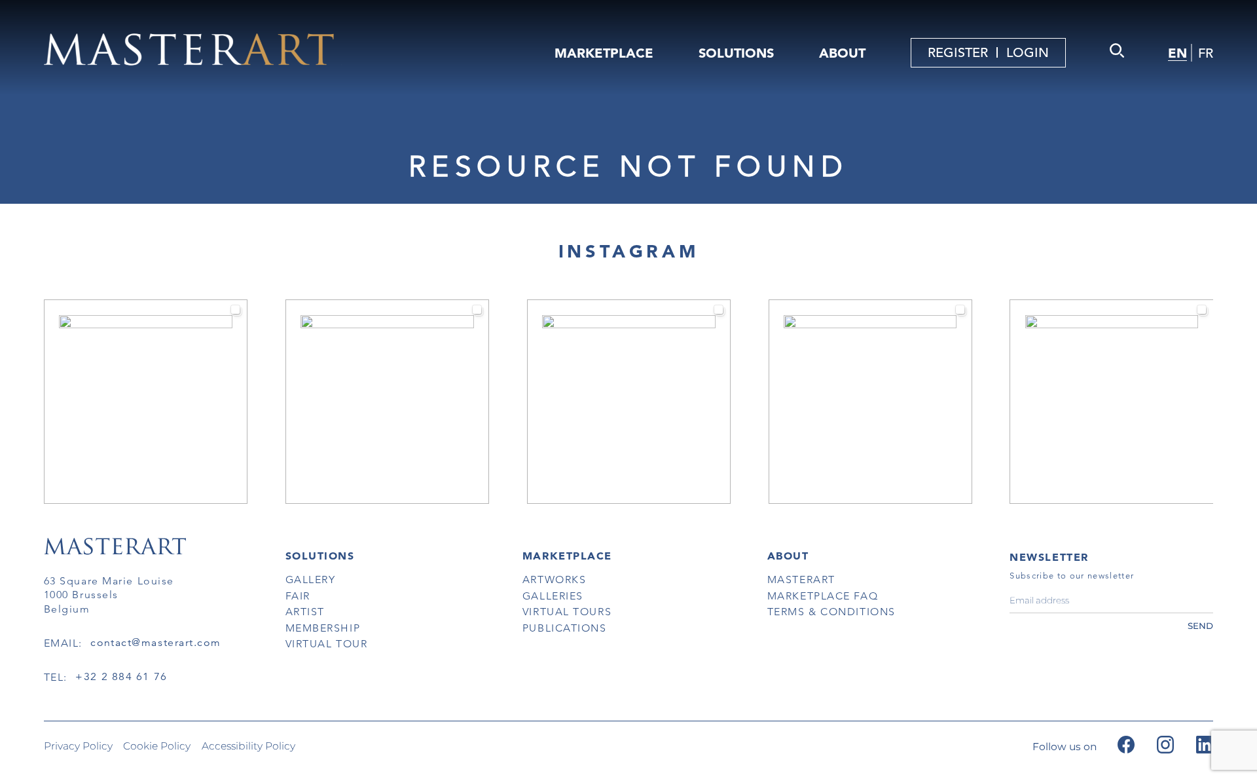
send (1200, 625)
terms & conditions (831, 611)
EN (1177, 53)
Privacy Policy (78, 746)
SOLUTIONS (736, 53)
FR (1205, 53)
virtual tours (566, 611)
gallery (310, 579)
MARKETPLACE (604, 53)
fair (297, 596)
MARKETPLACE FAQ (822, 596)
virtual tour (326, 643)
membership (323, 628)
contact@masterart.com (155, 642)
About (788, 555)
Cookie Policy (157, 746)
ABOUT (842, 53)
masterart (801, 579)
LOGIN (1027, 53)
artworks (554, 579)
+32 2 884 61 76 (121, 676)
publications (564, 628)
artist (305, 611)
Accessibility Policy (248, 746)
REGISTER (958, 53)
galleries (552, 596)
